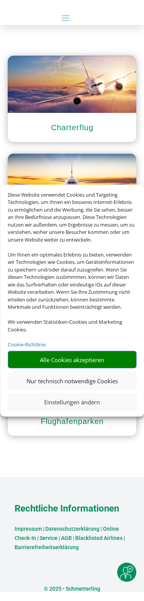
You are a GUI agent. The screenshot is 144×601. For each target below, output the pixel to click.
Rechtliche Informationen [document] (67, 508)
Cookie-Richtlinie (27, 344)
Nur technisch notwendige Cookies (72, 380)
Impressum (28, 529)
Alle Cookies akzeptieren (72, 359)
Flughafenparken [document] (72, 421)
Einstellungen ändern (72, 402)
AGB (66, 538)
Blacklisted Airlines (98, 538)
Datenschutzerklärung (72, 529)
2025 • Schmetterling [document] (74, 589)
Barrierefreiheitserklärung (47, 547)
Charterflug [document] (72, 127)
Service (49, 538)
